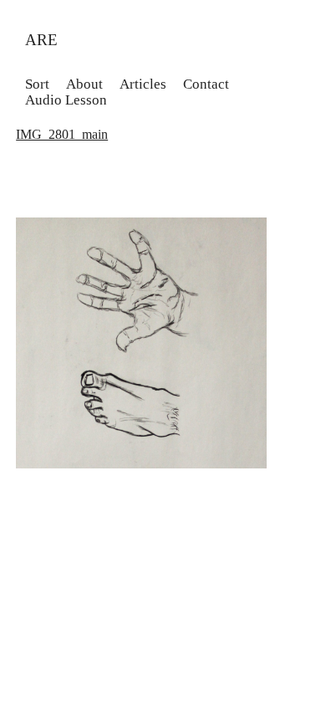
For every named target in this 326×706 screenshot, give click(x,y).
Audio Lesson (66, 100)
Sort (37, 84)
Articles (143, 84)
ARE (41, 40)
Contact (206, 84)
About (84, 84)
